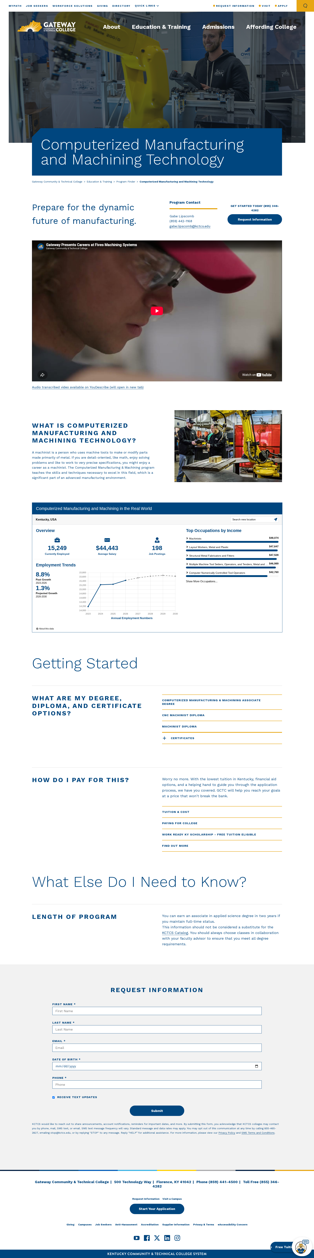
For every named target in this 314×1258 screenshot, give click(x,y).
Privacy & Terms (203, 1224)
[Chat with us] (302, 1246)
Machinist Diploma (179, 726)
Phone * (59, 1078)
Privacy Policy (226, 1132)
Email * (59, 1041)
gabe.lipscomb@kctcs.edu (190, 226)
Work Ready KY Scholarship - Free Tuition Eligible (209, 834)
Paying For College (180, 823)
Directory (121, 5)
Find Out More (175, 845)
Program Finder (125, 181)
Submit (157, 1111)
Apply (283, 5)
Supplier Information (176, 1224)
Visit (266, 5)
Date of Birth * (66, 1059)
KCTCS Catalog (175, 933)
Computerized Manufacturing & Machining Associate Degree (211, 702)
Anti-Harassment (126, 1224)
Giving (102, 5)
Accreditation (150, 1224)
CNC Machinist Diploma (183, 715)
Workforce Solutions (73, 5)
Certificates (182, 738)
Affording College (271, 26)
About (111, 26)
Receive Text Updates (76, 1097)
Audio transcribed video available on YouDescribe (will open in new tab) (88, 387)
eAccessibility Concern (232, 1224)
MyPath (15, 5)
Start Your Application (157, 1209)
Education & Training (161, 26)
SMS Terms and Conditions (258, 1132)
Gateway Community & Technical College (57, 181)
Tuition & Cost (176, 812)
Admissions (218, 26)
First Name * (64, 1004)
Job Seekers (37, 5)
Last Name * (63, 1022)
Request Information (235, 5)
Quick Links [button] (145, 5)
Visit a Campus (172, 1198)
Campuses (85, 1224)
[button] (289, 1247)
